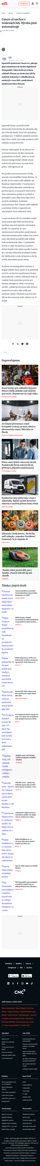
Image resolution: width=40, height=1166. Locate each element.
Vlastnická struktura (26, 1155)
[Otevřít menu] (37, 3)
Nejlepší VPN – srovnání (9, 1126)
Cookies (32, 1153)
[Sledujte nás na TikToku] (31, 983)
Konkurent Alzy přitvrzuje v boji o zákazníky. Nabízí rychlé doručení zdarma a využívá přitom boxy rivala (20, 501)
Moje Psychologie (8, 1008)
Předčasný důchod (28, 1114)
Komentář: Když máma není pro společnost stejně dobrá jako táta (25, 693)
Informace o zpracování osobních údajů (16, 1153)
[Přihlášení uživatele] (33, 3)
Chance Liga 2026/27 (12, 1025)
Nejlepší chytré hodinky (9, 1123)
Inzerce (28, 964)
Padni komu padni (7, 1095)
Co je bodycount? (7, 1058)
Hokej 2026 (26, 1088)
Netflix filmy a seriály (8, 1129)
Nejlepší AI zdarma (7, 1120)
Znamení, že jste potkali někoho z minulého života (30, 1046)
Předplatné (12, 968)
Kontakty (8, 964)
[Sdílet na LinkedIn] (27, 344)
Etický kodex (9, 1161)
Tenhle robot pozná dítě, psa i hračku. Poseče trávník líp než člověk (17, 573)
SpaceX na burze (7, 1114)
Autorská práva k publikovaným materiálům (19, 1148)
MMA (24, 1082)
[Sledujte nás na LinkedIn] (8, 983)
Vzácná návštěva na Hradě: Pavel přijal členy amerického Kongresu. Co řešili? (26, 593)
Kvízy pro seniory (7, 1052)
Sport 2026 (27, 1076)
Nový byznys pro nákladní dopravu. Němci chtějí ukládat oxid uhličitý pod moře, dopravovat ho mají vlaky (20, 391)
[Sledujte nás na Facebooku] (17, 983)
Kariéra (29, 968)
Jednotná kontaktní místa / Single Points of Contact (19, 1158)
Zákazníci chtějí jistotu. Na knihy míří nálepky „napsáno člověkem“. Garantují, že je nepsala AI (19, 536)
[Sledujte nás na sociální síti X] (13, 983)
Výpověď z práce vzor (8, 1098)
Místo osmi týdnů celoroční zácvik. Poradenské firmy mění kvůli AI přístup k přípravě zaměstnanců (19, 465)
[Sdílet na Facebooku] (13, 344)
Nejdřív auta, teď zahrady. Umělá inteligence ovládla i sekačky (26, 757)
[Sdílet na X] (17, 344)
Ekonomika (27, 1109)
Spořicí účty (26, 1117)
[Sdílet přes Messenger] (22, 344)
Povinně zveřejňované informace (24, 1161)
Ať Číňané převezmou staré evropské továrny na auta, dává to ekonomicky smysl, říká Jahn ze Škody (19, 427)
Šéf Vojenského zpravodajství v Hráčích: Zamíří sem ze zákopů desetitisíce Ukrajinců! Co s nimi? (26, 884)
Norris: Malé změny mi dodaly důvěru (26, 867)
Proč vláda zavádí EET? (9, 1092)
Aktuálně (5, 1033)
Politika (5, 1076)
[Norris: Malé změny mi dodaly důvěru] (8, 872)
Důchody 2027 (27, 1123)
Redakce (19, 964)
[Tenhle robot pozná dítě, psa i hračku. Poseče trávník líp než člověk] (20, 557)
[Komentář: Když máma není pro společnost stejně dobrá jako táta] (8, 700)
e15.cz (4, 13)
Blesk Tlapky (20, 1008)
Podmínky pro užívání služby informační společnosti (19, 1150)
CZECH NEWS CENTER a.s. (28, 1138)
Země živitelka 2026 (29, 1129)
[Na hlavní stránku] (4, 3)
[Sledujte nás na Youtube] (27, 983)
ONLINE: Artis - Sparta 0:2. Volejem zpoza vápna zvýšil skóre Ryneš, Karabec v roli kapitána (25, 785)
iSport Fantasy (13, 1012)
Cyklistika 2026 (27, 1100)
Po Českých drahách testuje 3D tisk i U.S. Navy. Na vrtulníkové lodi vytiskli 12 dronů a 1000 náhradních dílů (26, 717)
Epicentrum (5, 1039)
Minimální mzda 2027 (29, 1126)
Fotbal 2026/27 (27, 1085)
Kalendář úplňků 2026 (8, 1055)
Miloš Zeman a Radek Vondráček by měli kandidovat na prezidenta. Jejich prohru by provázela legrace (26, 620)
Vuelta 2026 (25, 1025)
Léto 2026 (26, 1033)
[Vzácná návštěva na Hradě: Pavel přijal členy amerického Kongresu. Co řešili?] (8, 602)
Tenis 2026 (26, 1091)
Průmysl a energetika (23, 13)
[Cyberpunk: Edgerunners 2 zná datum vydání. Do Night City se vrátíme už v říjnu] (8, 824)
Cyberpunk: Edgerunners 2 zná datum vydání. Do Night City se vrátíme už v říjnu (25, 815)
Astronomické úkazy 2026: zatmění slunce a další (30, 1053)
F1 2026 (25, 1094)
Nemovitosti (13, 1015)
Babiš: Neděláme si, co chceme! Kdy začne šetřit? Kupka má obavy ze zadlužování (25, 841)
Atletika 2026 (27, 1097)
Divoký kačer (6, 1101)
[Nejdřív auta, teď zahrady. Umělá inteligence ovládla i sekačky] (8, 766)
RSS (21, 968)
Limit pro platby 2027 (29, 1120)
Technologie (6, 1109)
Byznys (11, 13)
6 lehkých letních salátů (30, 1069)
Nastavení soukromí (12, 1155)
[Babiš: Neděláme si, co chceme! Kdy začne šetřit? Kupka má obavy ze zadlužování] (8, 850)
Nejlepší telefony (7, 1117)
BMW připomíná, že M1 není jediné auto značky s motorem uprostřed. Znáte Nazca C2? (26, 660)
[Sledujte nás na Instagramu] (22, 983)
